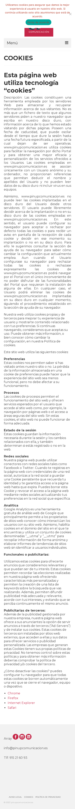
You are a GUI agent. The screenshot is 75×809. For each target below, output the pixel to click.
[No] (70, 14)
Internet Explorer (21, 703)
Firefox (13, 698)
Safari (12, 708)
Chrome (14, 693)
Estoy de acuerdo (38, 22)
